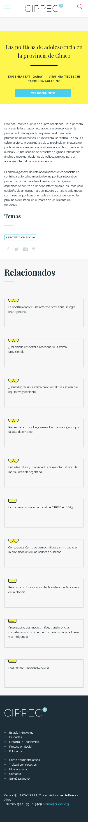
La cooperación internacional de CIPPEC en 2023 (40, 507)
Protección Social (20, 746)
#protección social (20, 237)
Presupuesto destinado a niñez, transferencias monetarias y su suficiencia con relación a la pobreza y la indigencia (43, 632)
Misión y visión (18, 769)
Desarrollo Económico (24, 742)
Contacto (15, 774)
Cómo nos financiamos (24, 760)
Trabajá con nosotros (23, 764)
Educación (16, 751)
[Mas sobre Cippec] (44, 7)
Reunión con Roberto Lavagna (28, 667)
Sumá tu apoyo (19, 778)
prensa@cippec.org (56, 804)
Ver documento (43, 93)
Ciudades (15, 737)
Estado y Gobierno (21, 732)
